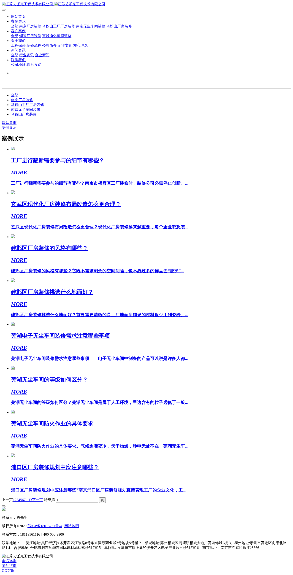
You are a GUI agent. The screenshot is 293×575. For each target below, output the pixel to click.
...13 (29, 500)
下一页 (37, 500)
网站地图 (71, 526)
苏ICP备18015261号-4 (44, 526)
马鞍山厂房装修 (24, 114)
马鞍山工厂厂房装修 (27, 105)
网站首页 (18, 17)
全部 (14, 26)
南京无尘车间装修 (25, 109)
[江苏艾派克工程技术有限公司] (146, 4)
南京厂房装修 (22, 100)
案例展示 (9, 128)
